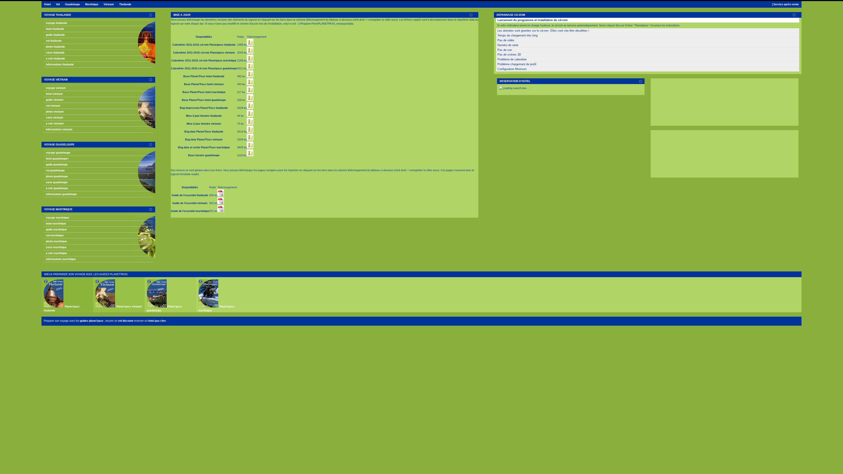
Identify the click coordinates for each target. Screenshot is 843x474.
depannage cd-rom (511, 14)
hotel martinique (56, 223)
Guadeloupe (72, 4)
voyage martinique (58, 209)
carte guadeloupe (57, 182)
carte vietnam (54, 117)
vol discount (125, 320)
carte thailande (55, 52)
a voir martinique (56, 253)
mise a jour (182, 14)
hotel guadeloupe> (57, 158)
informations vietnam (59, 129)
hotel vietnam (54, 93)
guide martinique (56, 229)
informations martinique (61, 259)
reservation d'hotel (515, 81)
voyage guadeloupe (59, 144)
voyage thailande (57, 14)
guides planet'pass (92, 320)
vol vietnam (53, 105)
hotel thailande (55, 29)
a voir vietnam (55, 123)
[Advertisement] (675, 102)
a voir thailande (55, 58)
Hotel (47, 4)
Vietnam (109, 4)
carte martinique (56, 247)
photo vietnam (55, 111)
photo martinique (56, 241)
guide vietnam (54, 99)
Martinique (91, 4)
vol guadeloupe (55, 170)
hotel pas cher (157, 320)
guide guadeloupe (57, 164)
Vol (58, 4)
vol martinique (55, 235)
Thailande (125, 4)
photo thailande (55, 46)
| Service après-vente (785, 4)
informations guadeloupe (61, 194)
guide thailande (55, 34)
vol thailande (54, 40)
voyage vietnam (56, 79)
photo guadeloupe (57, 176)
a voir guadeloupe (57, 188)
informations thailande (60, 64)
